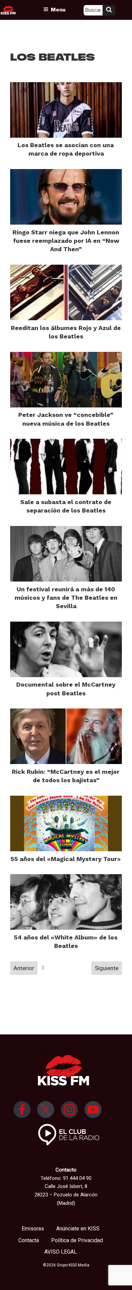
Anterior (24, 968)
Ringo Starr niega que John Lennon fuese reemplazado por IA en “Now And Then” (66, 241)
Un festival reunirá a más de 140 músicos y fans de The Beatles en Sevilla (66, 597)
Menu (58, 10)
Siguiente (106, 968)
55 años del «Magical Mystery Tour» (65, 858)
